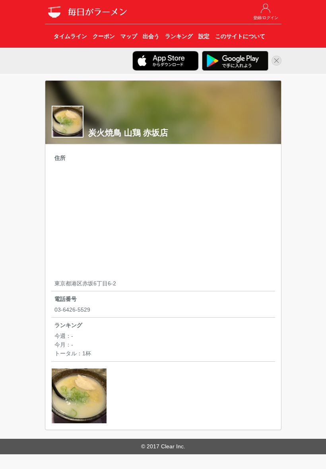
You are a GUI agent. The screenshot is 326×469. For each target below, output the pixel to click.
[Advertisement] (163, 221)
